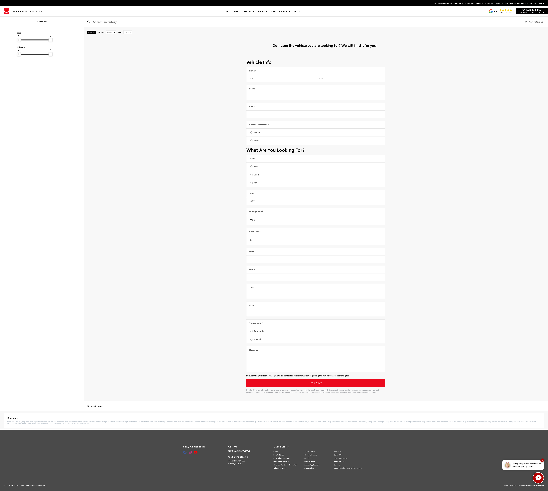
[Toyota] (6, 11)
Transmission (256, 323)
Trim (251, 287)
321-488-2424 (443, 3)
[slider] (19, 40)
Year (252, 193)
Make (252, 251)
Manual (257, 339)
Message (253, 350)
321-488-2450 (464, 3)
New (256, 166)
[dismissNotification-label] (542, 460)
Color (252, 305)
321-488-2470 (485, 3)
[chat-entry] (538, 478)
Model (252, 269)
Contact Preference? (259, 124)
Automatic (259, 331)
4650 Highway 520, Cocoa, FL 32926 (527, 3)
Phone (252, 89)
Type (252, 158)
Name (252, 71)
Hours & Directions (531, 12)
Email (252, 106)
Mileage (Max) (256, 211)
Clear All (91, 32)
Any (255, 183)
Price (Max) (255, 231)
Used (256, 175)
